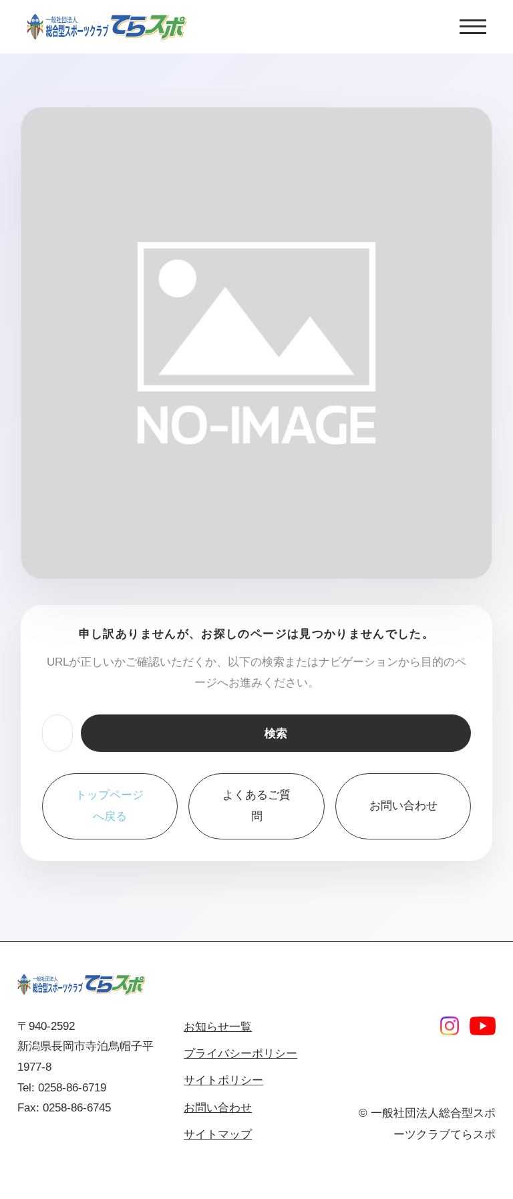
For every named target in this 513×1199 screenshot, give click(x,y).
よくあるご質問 (256, 806)
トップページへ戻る (109, 806)
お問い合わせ (403, 805)
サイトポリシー (223, 1080)
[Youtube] (483, 1026)
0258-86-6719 (72, 1087)
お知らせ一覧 (218, 1027)
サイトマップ (218, 1134)
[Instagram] (449, 1026)
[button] (473, 26)
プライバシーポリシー (240, 1053)
